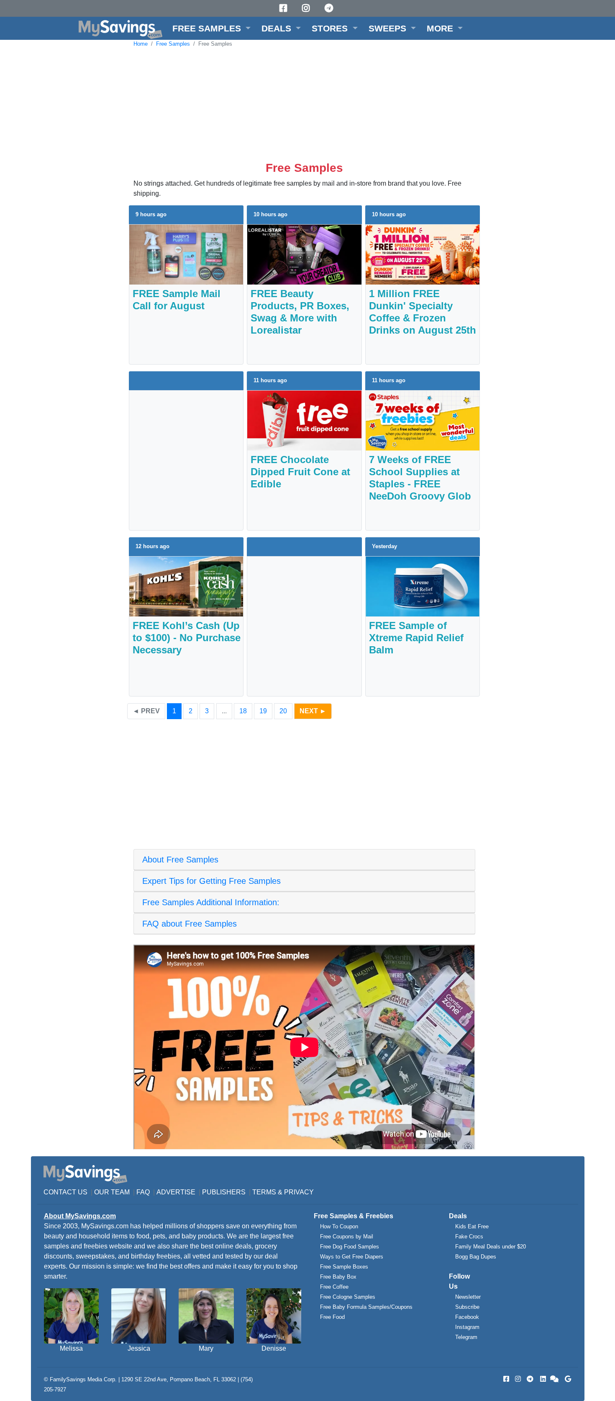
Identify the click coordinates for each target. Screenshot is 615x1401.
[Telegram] (330, 8)
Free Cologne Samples (347, 1297)
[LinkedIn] (542, 1379)
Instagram (467, 1327)
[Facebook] (284, 8)
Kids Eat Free (472, 1226)
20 (283, 711)
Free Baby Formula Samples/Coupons (366, 1307)
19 (263, 711)
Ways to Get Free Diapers (351, 1256)
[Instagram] (307, 8)
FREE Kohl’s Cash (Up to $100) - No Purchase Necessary (187, 637)
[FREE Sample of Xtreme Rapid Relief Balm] (422, 585)
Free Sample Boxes (344, 1267)
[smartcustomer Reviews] (554, 1379)
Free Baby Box (338, 1277)
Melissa (71, 1348)
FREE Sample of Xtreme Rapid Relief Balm (416, 637)
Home (140, 44)
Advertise (175, 1192)
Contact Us (65, 1192)
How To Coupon (339, 1226)
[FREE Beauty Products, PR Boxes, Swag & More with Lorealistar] (304, 253)
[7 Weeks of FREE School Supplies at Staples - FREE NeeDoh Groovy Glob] (422, 419)
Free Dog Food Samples (349, 1246)
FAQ (143, 1192)
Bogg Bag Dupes (475, 1256)
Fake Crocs (469, 1236)
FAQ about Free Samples (189, 923)
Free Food (332, 1317)
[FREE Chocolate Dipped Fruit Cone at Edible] (304, 419)
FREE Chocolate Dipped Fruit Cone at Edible (300, 471)
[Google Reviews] (566, 1379)
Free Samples (173, 44)
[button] (211, 28)
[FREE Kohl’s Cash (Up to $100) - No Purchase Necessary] (186, 585)
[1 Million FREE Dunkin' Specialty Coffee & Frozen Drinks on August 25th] (422, 253)
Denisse (273, 1348)
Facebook (467, 1317)
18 (243, 711)
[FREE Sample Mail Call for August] (186, 253)
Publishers (224, 1192)
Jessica (139, 1348)
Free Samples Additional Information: (210, 902)
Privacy (299, 1192)
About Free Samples (180, 859)
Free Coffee (334, 1287)
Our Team (112, 1192)
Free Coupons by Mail (346, 1236)
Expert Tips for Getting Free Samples (211, 881)
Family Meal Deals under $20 (490, 1246)
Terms (264, 1192)
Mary (206, 1348)
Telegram (466, 1337)
